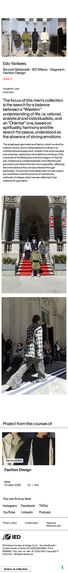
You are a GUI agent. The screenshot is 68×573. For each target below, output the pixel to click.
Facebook (28, 506)
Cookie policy (31, 522)
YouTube (9, 512)
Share (6, 78)
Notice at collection (16, 569)
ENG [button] (38, 6)
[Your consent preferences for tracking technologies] (62, 567)
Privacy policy (10, 522)
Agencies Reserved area (53, 524)
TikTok (43, 506)
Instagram (10, 506)
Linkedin (27, 512)
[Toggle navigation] (63, 6)
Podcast (45, 512)
